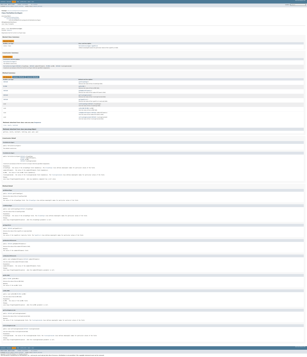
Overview (3, 1)
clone (4, 125)
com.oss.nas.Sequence (12, 18)
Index (29, 1)
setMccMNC (81, 108)
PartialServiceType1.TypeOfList (88, 46)
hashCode (15, 125)
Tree (18, 1)
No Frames (25, 4)
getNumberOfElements (85, 90)
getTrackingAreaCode (85, 95)
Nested (8, 6)
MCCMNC (48, 66)
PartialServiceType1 (9, 61)
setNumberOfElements (85, 112)
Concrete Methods (32, 77)
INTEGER (18, 66)
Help (32, 1)
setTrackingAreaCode (85, 117)
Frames (19, 4)
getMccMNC (81, 86)
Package (9, 1)
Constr (16, 6)
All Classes (34, 4)
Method (21, 6)
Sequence (9, 30)
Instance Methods (19, 77)
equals (9, 125)
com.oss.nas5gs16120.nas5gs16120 (17, 10)
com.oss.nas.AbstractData (11, 17)
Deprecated (23, 1)
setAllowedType (83, 104)
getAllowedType (83, 81)
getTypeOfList (83, 99)
